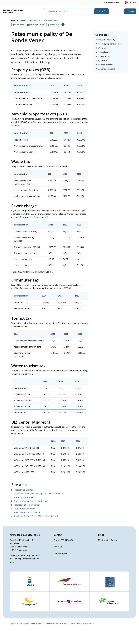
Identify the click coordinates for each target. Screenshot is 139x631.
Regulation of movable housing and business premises (39, 493)
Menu (131, 11)
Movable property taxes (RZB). (110, 44)
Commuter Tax (104, 56)
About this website (51, 623)
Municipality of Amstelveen (111, 540)
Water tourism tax (105, 65)
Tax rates (22, 20)
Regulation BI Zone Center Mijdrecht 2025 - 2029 (36, 516)
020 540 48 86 (67, 540)
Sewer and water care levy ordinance (30, 501)
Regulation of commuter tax (26, 505)
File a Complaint (61, 553)
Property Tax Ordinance (24, 490)
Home (13, 20)
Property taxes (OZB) (106, 39)
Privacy (79, 623)
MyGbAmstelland (113, 2)
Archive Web (87, 623)
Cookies (72, 623)
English (131, 2)
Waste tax (102, 48)
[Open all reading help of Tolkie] (63, 24)
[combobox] (71, 11)
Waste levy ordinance (23, 497)
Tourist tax (102, 60)
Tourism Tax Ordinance (24, 508)
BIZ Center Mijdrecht (106, 69)
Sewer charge (103, 52)
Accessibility (63, 623)
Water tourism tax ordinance (27, 512)
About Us (58, 546)
